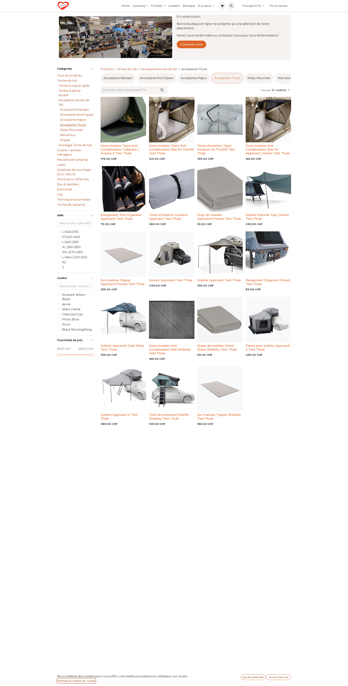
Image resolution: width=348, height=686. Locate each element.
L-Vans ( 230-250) (74, 257)
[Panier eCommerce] (222, 6)
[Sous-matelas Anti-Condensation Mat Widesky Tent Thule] (171, 319)
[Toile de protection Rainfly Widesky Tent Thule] (171, 388)
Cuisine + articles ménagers (69, 152)
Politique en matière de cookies (76, 680)
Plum (66, 324)
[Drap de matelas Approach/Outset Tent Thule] (220, 189)
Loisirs (61, 164)
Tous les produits (69, 75)
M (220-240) (71, 237)
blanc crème (71, 309)
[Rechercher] (162, 90)
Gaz (60, 194)
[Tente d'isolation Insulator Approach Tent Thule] (171, 189)
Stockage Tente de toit (75, 145)
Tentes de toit (67, 80)
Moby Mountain (71, 130)
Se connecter (279, 6)
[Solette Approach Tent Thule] (220, 254)
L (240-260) (70, 242)
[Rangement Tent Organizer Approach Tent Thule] (123, 189)
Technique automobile (73, 199)
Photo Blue (70, 319)
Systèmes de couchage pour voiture (74, 172)
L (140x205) (70, 232)
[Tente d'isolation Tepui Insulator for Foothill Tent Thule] (220, 119)
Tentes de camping (71, 204)
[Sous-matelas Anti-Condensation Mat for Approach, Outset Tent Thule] (268, 119)
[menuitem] (125, 5)
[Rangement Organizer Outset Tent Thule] (268, 254)
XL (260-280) (71, 247)
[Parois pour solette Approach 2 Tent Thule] (268, 319)
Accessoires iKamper (74, 109)
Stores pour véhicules (73, 179)
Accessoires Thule (73, 125)
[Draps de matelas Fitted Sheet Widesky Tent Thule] (220, 319)
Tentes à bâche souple (70, 93)
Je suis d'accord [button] (278, 677)
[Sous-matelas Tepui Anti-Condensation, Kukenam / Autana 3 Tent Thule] (123, 119)
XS (64, 262)
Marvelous (67, 135)
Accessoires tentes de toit (74, 102)
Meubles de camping (72, 159)
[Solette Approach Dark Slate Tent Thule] (123, 319)
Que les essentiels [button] (253, 677)
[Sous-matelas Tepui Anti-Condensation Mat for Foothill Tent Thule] (171, 119)
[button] (231, 6)
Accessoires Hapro (73, 119)
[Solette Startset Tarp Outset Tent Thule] (268, 189)
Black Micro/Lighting (77, 329)
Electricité (64, 189)
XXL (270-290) (72, 252)
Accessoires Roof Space (77, 114)
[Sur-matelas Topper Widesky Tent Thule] (220, 388)
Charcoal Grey (72, 314)
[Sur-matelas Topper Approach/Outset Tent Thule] (123, 254)
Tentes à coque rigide (74, 85)
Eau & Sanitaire (68, 184)
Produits (107, 69)
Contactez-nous (191, 44)
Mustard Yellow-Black (74, 297)
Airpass (65, 140)
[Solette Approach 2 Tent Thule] (123, 388)
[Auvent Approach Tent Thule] (171, 254)
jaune (66, 304)
